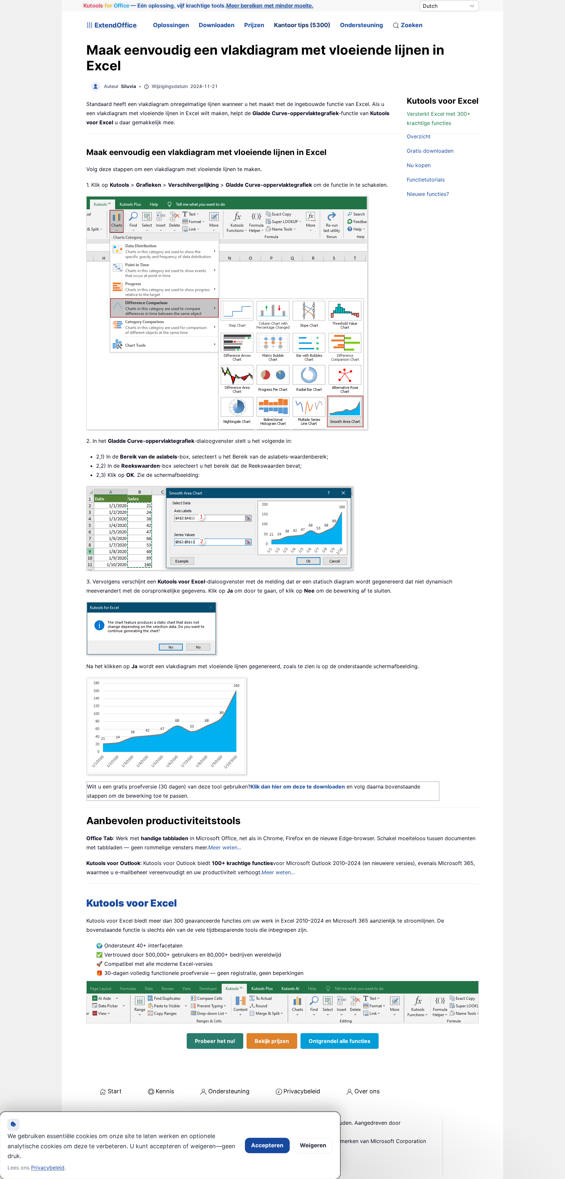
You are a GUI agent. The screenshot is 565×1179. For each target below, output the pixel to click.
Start (115, 1091)
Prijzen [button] (254, 25)
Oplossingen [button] (171, 25)
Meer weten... (224, 847)
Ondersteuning (361, 25)
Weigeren (313, 1145)
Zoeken (411, 25)
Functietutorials (426, 179)
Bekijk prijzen (272, 1041)
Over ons (367, 1091)
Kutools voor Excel (131, 903)
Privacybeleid (301, 1091)
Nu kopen (419, 165)
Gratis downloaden (430, 150)
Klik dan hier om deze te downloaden (297, 786)
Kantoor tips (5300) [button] (302, 25)
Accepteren (267, 1145)
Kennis (165, 1091)
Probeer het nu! (215, 1041)
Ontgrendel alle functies (339, 1041)
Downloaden (216, 25)
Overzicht (419, 136)
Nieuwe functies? (428, 194)
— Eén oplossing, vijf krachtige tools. (198, 5)
